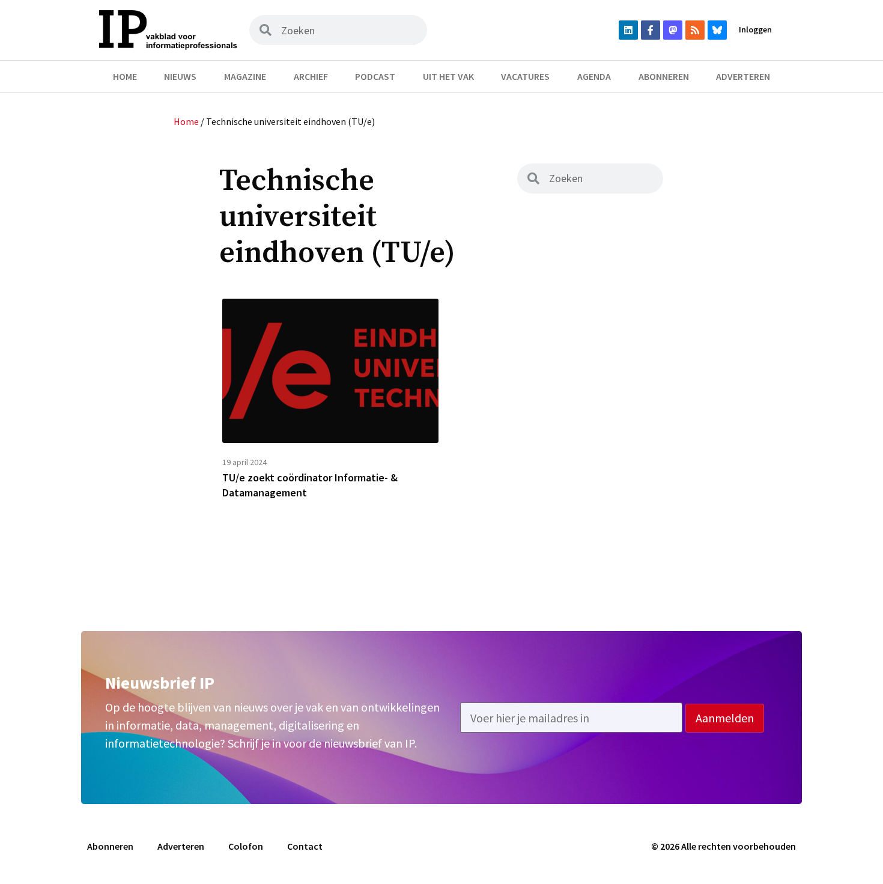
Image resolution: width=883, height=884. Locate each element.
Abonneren (664, 76)
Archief (311, 76)
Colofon (245, 846)
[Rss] (695, 30)
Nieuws (180, 76)
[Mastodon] (672, 30)
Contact (305, 846)
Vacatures (525, 76)
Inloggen (755, 29)
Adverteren (743, 76)
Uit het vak (448, 76)
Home (125, 76)
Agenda (594, 76)
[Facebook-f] (650, 30)
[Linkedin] (628, 30)
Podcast (375, 76)
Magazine (245, 76)
